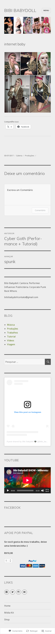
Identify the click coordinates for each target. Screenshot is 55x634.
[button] (12, 63)
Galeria (19, 155)
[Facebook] (6, 592)
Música (11, 324)
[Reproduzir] (7, 490)
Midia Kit (9, 612)
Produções (29, 155)
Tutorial (11, 336)
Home (7, 605)
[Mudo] (42, 490)
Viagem (11, 344)
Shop (7, 619)
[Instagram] (18, 592)
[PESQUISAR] (48, 362)
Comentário (40, 210)
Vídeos (10, 340)
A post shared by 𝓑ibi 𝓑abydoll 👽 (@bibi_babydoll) (29, 441)
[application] (27, 480)
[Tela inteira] (47, 490)
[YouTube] (24, 592)
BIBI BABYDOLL (20, 10)
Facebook (12, 507)
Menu (46, 10)
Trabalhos (12, 332)
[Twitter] (12, 592)
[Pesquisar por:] (24, 361)
